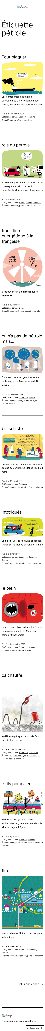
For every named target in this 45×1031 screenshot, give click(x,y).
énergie (21, 400)
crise (15, 755)
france (21, 311)
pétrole (20, 120)
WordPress (30, 1021)
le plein (9, 588)
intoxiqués (12, 512)
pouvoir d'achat (33, 205)
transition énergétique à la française (17, 236)
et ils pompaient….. (20, 783)
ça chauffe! (12, 675)
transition (28, 120)
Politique (37, 202)
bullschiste (12, 428)
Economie (23, 117)
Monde (22, 202)
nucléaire (29, 311)
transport (39, 956)
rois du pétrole (16, 144)
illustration (33, 752)
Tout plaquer (14, 56)
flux (5, 870)
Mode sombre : (33, 1028)
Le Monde (14, 205)
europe (13, 120)
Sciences (23, 484)
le (33, 400)
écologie (13, 311)
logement (22, 956)
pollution (39, 487)
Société (5, 560)
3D (11, 755)
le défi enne (32, 755)
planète (32, 117)
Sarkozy (5, 846)
